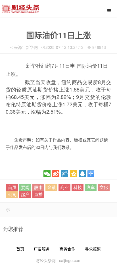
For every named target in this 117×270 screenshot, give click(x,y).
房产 (25, 194)
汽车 (90, 187)
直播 (38, 194)
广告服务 (42, 249)
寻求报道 (93, 249)
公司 (12, 194)
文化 (103, 187)
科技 (77, 187)
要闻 (25, 187)
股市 (38, 187)
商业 (64, 187)
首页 (12, 187)
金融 (51, 187)
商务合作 (67, 249)
